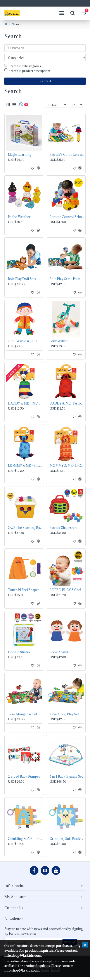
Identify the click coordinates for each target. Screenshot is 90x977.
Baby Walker (59, 341)
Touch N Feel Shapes (23, 590)
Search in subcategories (25, 66)
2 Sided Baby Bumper (24, 776)
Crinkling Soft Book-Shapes (67, 839)
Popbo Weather (19, 217)
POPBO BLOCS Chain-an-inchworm (67, 590)
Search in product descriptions (29, 71)
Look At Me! (59, 652)
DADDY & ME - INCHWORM (25, 403)
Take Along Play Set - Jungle (67, 714)
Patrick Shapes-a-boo (65, 528)
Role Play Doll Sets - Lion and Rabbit (25, 279)
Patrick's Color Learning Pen (67, 155)
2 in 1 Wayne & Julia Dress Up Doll (25, 341)
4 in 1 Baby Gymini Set (66, 776)
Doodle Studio (19, 652)
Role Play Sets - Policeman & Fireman (67, 279)
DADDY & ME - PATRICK (67, 403)
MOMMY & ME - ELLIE (25, 466)
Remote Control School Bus (67, 217)
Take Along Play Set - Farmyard (25, 714)
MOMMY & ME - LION (67, 466)
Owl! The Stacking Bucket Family (25, 528)
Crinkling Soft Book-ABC (25, 839)
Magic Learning (19, 155)
